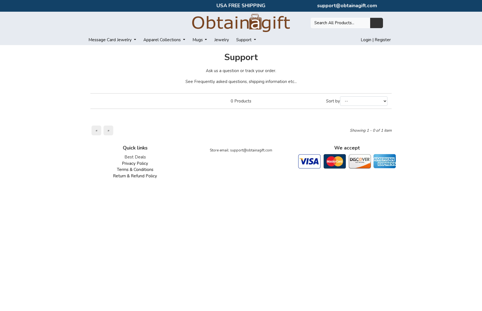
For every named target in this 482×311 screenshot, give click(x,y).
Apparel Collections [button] (162, 40)
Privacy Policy (135, 163)
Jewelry (221, 40)
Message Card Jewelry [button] (110, 40)
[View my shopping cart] (390, 23)
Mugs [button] (198, 40)
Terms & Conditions (135, 169)
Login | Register (376, 40)
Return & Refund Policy (135, 176)
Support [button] (244, 40)
